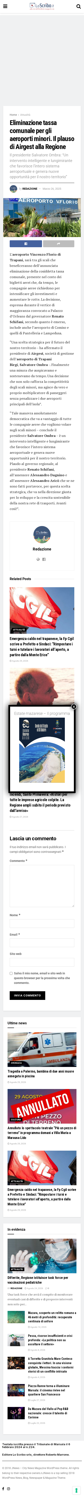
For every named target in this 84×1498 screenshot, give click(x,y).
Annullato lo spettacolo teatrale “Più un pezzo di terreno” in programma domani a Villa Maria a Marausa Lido (42, 1133)
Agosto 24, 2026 (34, 1288)
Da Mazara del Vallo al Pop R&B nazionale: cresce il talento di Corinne (48, 1413)
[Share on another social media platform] (59, 243)
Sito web (16, 954)
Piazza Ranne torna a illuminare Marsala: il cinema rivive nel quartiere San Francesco (49, 1390)
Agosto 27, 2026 (20, 817)
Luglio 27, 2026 (37, 1400)
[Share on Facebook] (26, 243)
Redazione (29, 188)
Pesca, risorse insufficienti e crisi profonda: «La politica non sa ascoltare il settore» (50, 1340)
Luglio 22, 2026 (37, 1423)
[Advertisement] (42, 57)
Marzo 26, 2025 (52, 188)
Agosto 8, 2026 (37, 1350)
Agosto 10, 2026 (38, 1327)
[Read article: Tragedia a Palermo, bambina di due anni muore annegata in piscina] (42, 1049)
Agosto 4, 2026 (37, 1377)
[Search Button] (78, 6)
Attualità (25, 114)
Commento (19, 861)
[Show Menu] (5, 6)
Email (15, 934)
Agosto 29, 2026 (20, 661)
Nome (15, 915)
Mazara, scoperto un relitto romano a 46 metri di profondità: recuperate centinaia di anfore (52, 1317)
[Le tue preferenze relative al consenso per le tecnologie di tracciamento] (76, 1490)
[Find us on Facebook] (3, 1488)
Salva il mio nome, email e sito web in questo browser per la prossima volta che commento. (42, 978)
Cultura (16, 1119)
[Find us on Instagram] (8, 1488)
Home (13, 114)
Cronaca (16, 1063)
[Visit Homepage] (42, 6)
